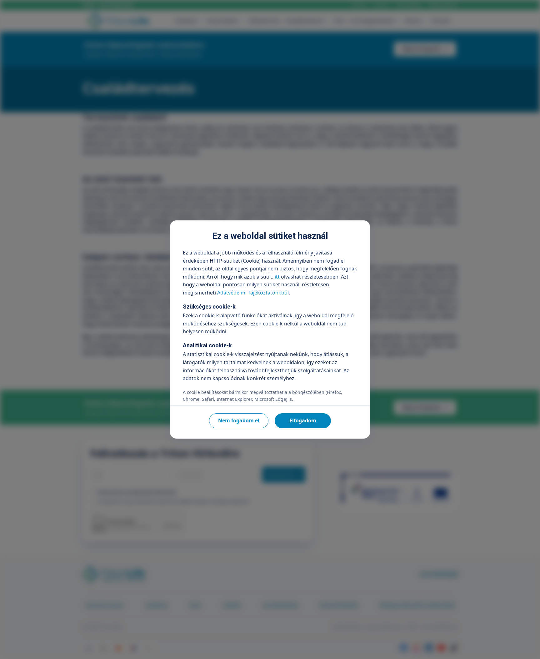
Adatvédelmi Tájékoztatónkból (253, 292)
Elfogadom (302, 420)
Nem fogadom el (238, 420)
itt (277, 276)
